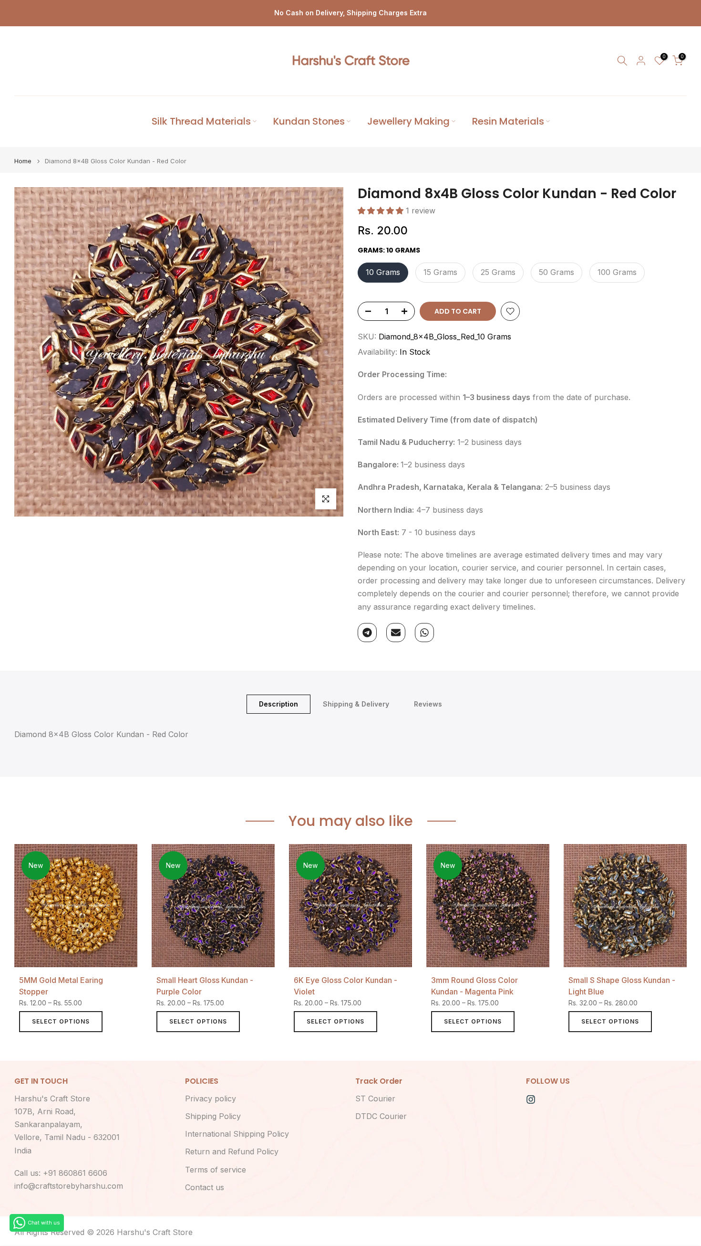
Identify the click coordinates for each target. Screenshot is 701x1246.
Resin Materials (508, 121)
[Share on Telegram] (367, 632)
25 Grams (498, 272)
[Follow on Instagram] (531, 1099)
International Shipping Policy (237, 1134)
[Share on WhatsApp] (424, 632)
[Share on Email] (395, 632)
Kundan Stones (309, 121)
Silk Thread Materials (201, 121)
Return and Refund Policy (231, 1151)
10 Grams (383, 272)
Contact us (204, 1187)
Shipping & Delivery (356, 703)
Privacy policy (210, 1098)
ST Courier (375, 1098)
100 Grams (617, 272)
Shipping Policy (213, 1116)
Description (278, 703)
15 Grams (440, 272)
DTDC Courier (381, 1116)
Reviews (428, 703)
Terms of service (215, 1169)
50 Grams (556, 272)
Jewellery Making (408, 121)
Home (22, 161)
